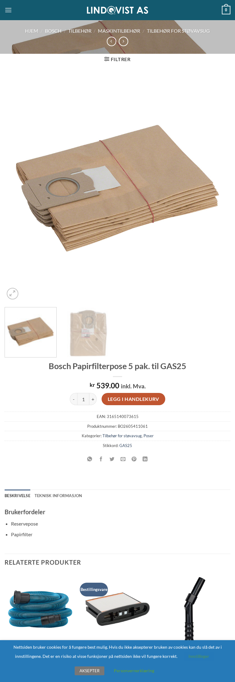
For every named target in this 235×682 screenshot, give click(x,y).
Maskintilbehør (119, 31)
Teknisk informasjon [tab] (58, 495)
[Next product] (111, 41)
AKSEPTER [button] (89, 670)
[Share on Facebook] (101, 459)
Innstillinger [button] (198, 656)
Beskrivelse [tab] (17, 495)
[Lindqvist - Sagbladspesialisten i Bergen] (117, 10)
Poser (149, 435)
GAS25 (125, 445)
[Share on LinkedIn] (145, 459)
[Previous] (16, 188)
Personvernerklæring (134, 670)
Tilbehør (79, 31)
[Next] (218, 188)
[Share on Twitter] (112, 459)
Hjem (31, 31)
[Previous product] (123, 41)
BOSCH (53, 31)
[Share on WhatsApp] (90, 459)
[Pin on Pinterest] (134, 459)
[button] (8, 9)
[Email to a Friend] (123, 459)
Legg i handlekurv (133, 399)
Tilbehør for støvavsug (178, 31)
